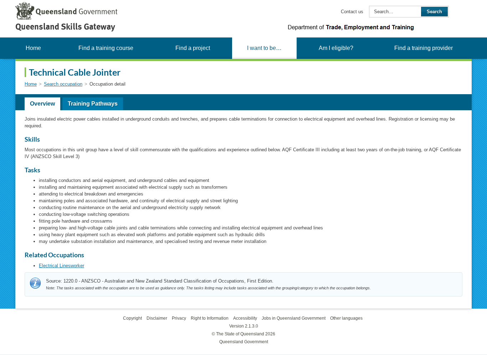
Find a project (192, 48)
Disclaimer (157, 318)
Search (434, 11)
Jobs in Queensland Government (293, 318)
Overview (42, 104)
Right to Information (210, 318)
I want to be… (264, 48)
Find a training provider (423, 48)
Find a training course (105, 48)
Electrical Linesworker (61, 265)
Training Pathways (93, 104)
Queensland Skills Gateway (65, 26)
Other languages (346, 318)
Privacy (179, 318)
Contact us (352, 11)
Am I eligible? (336, 48)
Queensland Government (243, 341)
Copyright (132, 318)
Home (33, 48)
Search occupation (63, 84)
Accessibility (245, 318)
